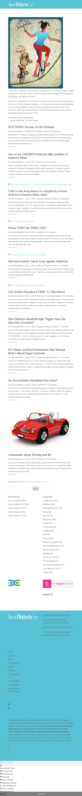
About (10, 652)
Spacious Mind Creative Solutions (56, 623)
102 (32, 482)
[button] (1, 765)
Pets (44, 534)
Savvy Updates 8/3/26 (16, 512)
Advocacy (46, 504)
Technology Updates (53, 296)
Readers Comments (50, 542)
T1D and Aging (49, 561)
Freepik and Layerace (61, 635)
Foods (45, 523)
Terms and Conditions (19, 746)
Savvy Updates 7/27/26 (17, 515)
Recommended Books (51, 546)
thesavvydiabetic (17, 131)
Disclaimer (14, 749)
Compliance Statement (19, 752)
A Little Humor (48, 500)
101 (29, 482)
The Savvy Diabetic (63, 615)
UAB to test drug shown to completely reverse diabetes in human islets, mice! (37, 192)
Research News (43, 131)
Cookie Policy (15, 754)
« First (23, 482)
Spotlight (46, 553)
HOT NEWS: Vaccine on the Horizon (31, 127)
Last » (46, 482)
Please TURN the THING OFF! (27, 228)
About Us (48, 594)
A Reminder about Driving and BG (29, 455)
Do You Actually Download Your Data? (32, 380)
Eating (45, 512)
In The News (48, 527)
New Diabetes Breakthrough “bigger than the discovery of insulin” (36, 320)
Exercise (46, 515)
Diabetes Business (50, 508)
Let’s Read (13, 685)
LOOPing (46, 531)
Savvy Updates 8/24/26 (17, 500)
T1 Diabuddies (14, 681)
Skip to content (6, 762)
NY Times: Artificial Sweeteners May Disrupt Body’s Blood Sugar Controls (36, 351)
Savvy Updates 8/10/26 (17, 508)
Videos (45, 572)
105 (40, 482)
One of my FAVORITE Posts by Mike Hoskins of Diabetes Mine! (38, 156)
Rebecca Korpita (66, 627)
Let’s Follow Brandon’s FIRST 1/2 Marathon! (36, 292)
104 (37, 482)
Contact (11, 655)
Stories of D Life (49, 557)
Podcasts (46, 538)
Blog (10, 659)
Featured (40, 162)
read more (12, 146)
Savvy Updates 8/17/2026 (18, 504)
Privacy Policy (15, 743)
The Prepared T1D (50, 568)
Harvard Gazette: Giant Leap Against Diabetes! (38, 261)
